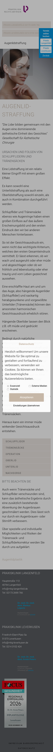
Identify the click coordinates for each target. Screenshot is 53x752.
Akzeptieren (26, 397)
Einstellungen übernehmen (26, 405)
